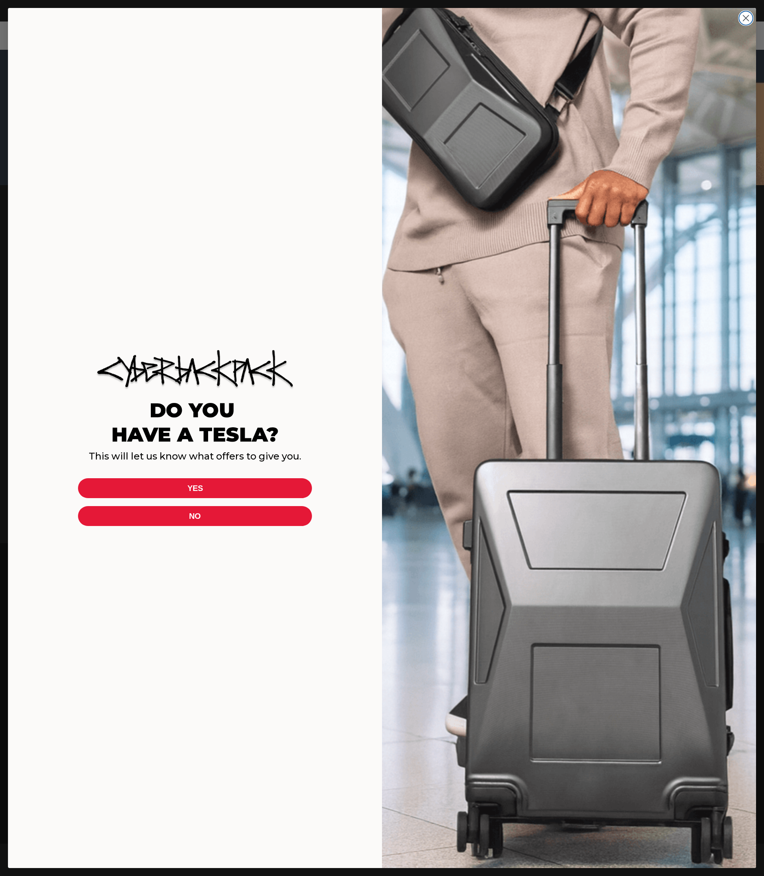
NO (195, 516)
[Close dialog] (746, 18)
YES (195, 488)
